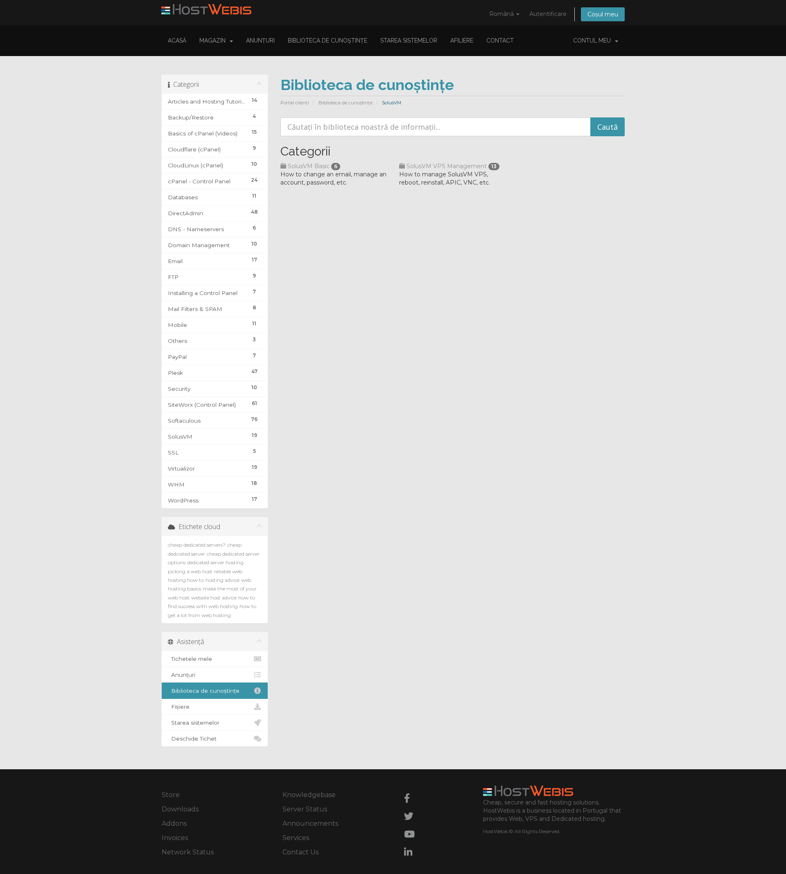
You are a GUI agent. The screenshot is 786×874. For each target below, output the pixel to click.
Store (171, 795)
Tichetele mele (190, 659)
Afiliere (461, 40)
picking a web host (190, 571)
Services (295, 838)
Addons (174, 823)
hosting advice (222, 580)
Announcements (310, 823)
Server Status (304, 809)
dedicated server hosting (215, 562)
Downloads (180, 809)
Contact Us (300, 852)
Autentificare (548, 14)
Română (502, 14)
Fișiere (179, 706)
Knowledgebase (309, 795)
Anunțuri (260, 40)
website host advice (214, 598)
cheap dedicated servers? (197, 545)
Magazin (214, 40)
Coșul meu (602, 14)
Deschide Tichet (192, 738)
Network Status (188, 852)
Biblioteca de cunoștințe (327, 40)
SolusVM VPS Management (451, 166)
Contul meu (593, 40)
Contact (500, 40)
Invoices (175, 838)
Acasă (177, 40)
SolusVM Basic (311, 166)
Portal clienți (294, 103)
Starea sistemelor (408, 40)
